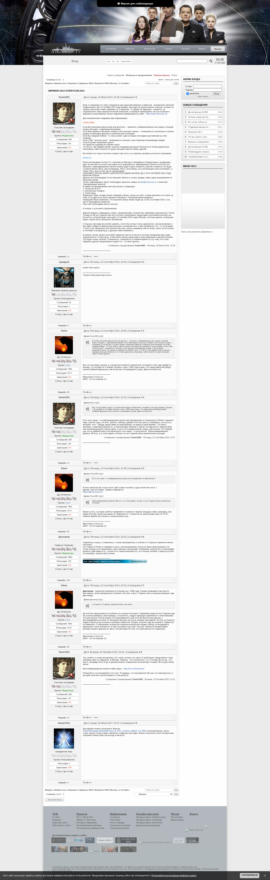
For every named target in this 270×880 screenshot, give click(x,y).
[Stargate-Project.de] (178, 842)
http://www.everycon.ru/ (156, 114)
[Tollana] (93, 851)
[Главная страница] (66, 49)
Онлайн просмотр (147, 813)
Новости (130, 49)
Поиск (174, 75)
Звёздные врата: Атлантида (149, 820)
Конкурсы (56, 820)
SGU (91, 817)
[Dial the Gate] (88, 842)
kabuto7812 (64, 723)
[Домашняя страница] (96, 256)
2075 (69, 373)
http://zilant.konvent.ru (92, 492)
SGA (84, 817)
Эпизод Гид (149, 49)
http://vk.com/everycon (134, 669)
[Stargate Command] (58, 842)
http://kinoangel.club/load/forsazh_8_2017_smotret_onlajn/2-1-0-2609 (115, 731)
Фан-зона (91, 820)
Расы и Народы (117, 822)
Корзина (72, 83)
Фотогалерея (177, 817)
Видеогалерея (177, 820)
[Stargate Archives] (104, 842)
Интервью (81, 822)
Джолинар (64, 537)
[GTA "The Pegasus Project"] (127, 851)
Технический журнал (119, 828)
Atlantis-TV (81, 820)
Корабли (126, 825)
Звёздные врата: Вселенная (149, 822)
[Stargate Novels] (125, 842)
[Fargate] (109, 851)
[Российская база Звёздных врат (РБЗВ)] (78, 851)
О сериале (111, 49)
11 (68, 256)
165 (69, 143)
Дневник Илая (97, 828)
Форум (217, 49)
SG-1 (78, 817)
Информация (118, 813)
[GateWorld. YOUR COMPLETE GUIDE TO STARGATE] (74, 842)
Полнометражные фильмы (88, 825)
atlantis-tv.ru (60, 83)
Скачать (168, 49)
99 (68, 392)
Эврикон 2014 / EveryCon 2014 (94, 83)
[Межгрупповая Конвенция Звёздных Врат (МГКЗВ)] (59, 851)
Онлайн (186, 49)
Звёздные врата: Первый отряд (150, 817)
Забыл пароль (203, 96)
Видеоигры (92, 822)
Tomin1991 (64, 97)
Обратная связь (59, 822)
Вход (75, 61)
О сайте (56, 817)
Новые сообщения (115, 75)
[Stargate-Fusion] (191, 842)
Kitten (64, 331)
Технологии (115, 825)
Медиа (202, 49)
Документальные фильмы (148, 825)
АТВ (55, 813)
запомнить (194, 93)
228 (69, 561)
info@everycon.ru (148, 182)
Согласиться (250, 875)
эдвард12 (64, 262)
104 (68, 580)
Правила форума (162, 75)
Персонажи (115, 820)
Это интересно (83, 828)
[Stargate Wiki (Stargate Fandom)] (154, 842)
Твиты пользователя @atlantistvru (197, 232)
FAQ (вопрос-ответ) (61, 825)
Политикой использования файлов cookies (174, 875)
